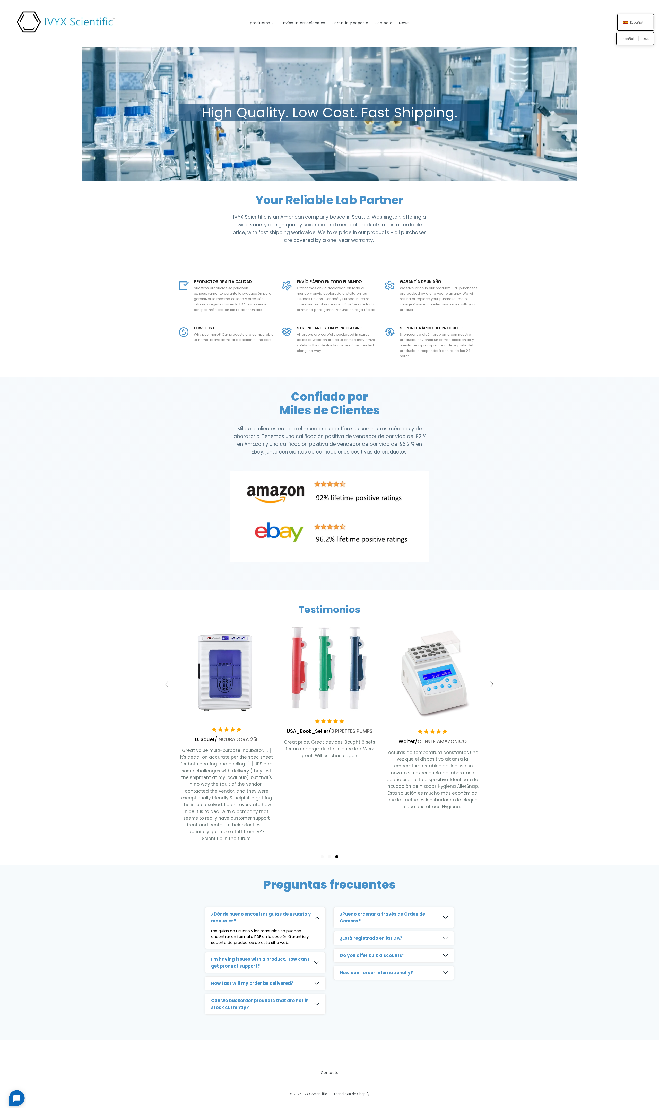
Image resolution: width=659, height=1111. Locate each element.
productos (263, 22)
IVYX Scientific (315, 1094)
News (404, 22)
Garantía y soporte (350, 22)
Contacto (383, 22)
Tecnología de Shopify (351, 1094)
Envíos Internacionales (302, 22)
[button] (322, 856)
